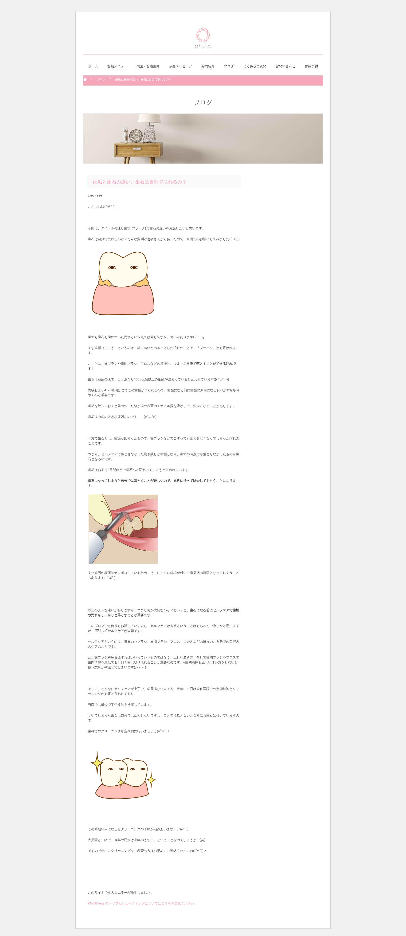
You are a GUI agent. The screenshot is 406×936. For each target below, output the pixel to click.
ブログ (229, 66)
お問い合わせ (285, 66)
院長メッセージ (180, 66)
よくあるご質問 (254, 66)
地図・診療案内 (148, 66)
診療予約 (311, 66)
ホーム (93, 66)
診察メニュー (117, 66)
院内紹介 (208, 66)
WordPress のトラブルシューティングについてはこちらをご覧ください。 (142, 903)
